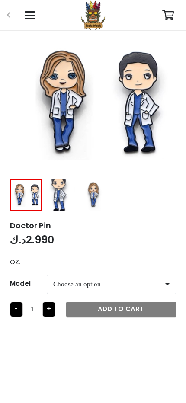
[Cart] (168, 15)
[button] (29, 15)
